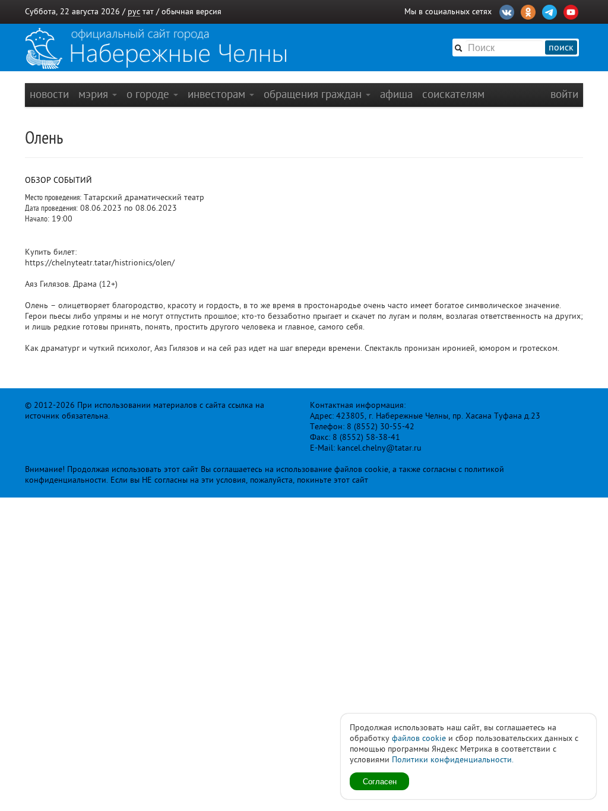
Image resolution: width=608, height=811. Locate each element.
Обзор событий (58, 180)
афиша (396, 94)
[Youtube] (571, 11)
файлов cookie (419, 738)
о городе (149, 94)
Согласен (380, 781)
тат (148, 11)
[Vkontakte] (507, 11)
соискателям (453, 94)
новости (49, 94)
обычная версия (191, 11)
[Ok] (528, 11)
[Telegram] (549, 11)
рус (134, 11)
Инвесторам (218, 94)
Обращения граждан (314, 94)
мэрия (94, 94)
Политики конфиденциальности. (453, 759)
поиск (561, 47)
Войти (564, 94)
